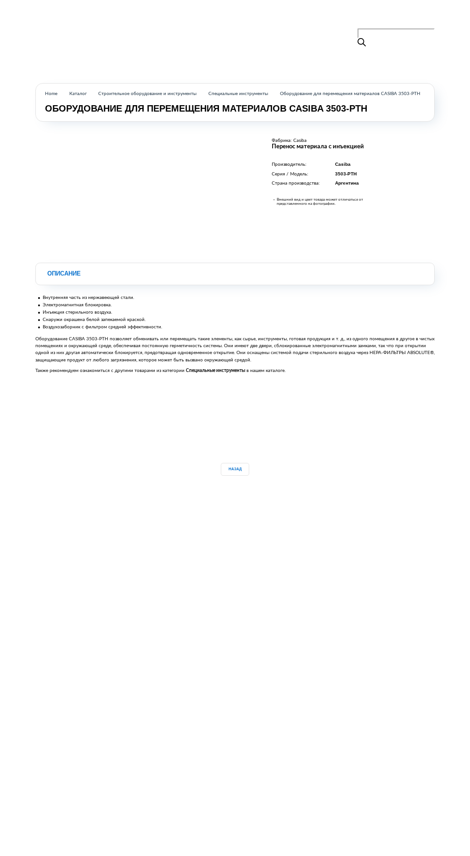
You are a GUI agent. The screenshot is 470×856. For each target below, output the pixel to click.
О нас (237, 19)
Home (51, 93)
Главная (181, 19)
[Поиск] (362, 43)
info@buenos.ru (418, 25)
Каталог (210, 19)
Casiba (300, 140)
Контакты (265, 19)
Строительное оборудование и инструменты (147, 93)
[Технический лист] (60, 423)
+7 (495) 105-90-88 (407, 17)
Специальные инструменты (238, 93)
